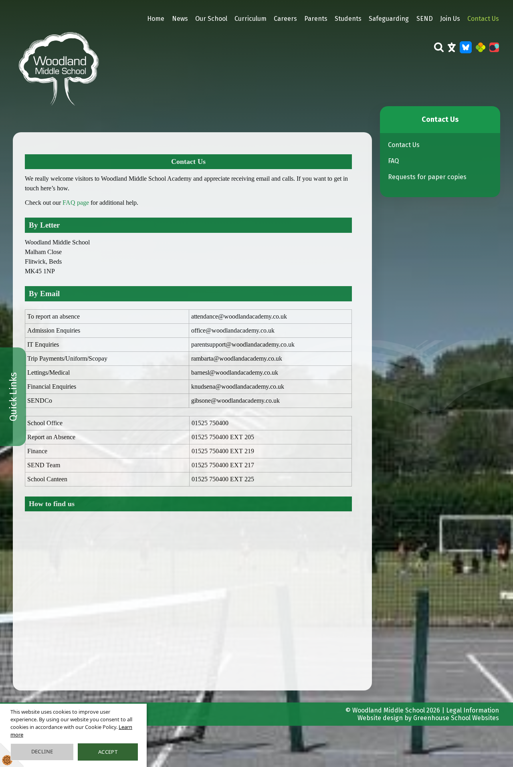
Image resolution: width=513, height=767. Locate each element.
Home (155, 18)
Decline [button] (42, 751)
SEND (424, 18)
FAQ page (76, 202)
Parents (315, 18)
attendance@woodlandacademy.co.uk (239, 316)
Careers (285, 18)
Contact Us (483, 18)
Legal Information (472, 710)
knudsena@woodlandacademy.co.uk (237, 386)
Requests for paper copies (427, 177)
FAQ (393, 161)
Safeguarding (389, 18)
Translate (452, 52)
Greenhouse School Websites (456, 718)
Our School (211, 18)
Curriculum (250, 18)
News (180, 18)
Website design (380, 718)
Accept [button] (107, 751)
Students (348, 18)
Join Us (450, 18)
